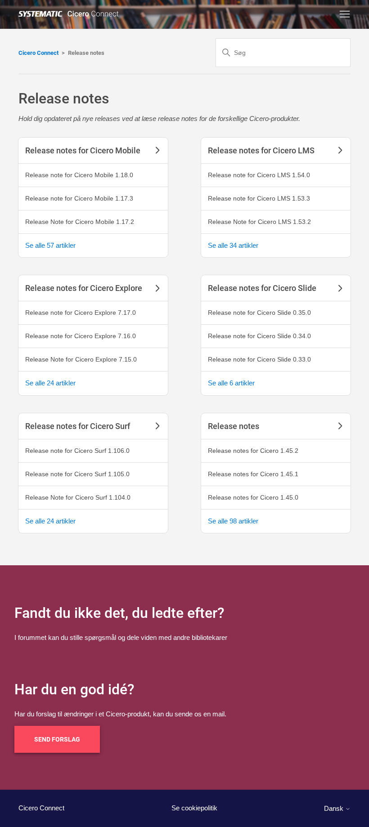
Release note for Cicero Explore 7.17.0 (80, 312)
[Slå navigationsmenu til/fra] (345, 14)
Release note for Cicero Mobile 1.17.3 (79, 198)
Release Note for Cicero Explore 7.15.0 (81, 359)
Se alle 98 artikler (233, 521)
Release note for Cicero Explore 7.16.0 (80, 336)
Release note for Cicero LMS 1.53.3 (259, 198)
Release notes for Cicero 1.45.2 (253, 450)
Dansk (334, 808)
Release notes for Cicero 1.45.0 (253, 497)
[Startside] (70, 14)
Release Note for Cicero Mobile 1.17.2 (79, 221)
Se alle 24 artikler (50, 383)
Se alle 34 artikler (233, 245)
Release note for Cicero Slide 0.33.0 (259, 359)
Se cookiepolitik (194, 808)
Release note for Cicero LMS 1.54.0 (259, 175)
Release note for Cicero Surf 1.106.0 (77, 450)
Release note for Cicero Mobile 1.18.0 (79, 175)
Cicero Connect (38, 52)
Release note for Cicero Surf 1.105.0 (77, 474)
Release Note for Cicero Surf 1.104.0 (77, 497)
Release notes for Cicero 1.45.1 (253, 474)
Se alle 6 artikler (231, 383)
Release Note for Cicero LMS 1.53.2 (259, 221)
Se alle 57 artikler (50, 245)
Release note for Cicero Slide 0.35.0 (259, 312)
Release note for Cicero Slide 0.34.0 (259, 336)
